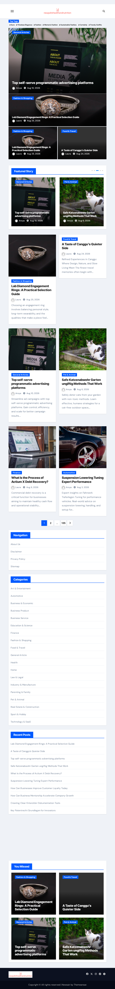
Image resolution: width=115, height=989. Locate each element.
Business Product (20, 610)
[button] (102, 60)
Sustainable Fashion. (69, 25)
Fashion (38, 25)
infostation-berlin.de (21, 833)
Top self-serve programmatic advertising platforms (52, 83)
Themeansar (80, 984)
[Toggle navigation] (12, 11)
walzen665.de (18, 848)
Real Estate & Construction (25, 706)
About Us (15, 544)
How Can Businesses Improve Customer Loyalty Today (39, 788)
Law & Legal (17, 677)
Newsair (66, 984)
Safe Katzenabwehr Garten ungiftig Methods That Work (39, 766)
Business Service (19, 618)
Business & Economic (22, 603)
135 (63, 523)
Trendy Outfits (96, 25)
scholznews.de (18, 829)
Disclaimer (16, 551)
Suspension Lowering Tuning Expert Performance (36, 780)
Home (14, 669)
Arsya (19, 88)
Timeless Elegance (25, 25)
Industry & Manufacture (23, 684)
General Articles (21, 32)
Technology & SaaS (21, 721)
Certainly (83, 25)
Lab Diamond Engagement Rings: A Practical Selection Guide (45, 117)
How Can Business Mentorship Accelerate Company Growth (42, 795)
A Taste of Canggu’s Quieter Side (79, 150)
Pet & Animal (71, 182)
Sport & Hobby (18, 714)
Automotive (69, 472)
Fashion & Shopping (22, 98)
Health (14, 662)
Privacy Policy (18, 559)
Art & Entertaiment (21, 588)
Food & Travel (69, 131)
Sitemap (15, 566)
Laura (19, 120)
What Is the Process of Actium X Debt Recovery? (36, 773)
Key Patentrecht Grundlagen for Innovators (33, 810)
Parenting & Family (21, 692)
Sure (13, 25)
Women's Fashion (51, 25)
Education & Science (22, 625)
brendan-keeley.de (20, 844)
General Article (19, 655)
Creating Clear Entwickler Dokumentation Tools (35, 803)
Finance (16, 472)
